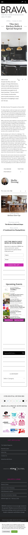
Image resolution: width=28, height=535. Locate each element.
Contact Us (4, 455)
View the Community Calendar (9, 495)
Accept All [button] (14, 531)
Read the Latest (5, 448)
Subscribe (3, 452)
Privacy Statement (15, 521)
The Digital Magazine (6, 445)
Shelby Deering (14, 181)
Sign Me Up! (14, 265)
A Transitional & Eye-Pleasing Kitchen (14, 229)
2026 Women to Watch (7, 491)
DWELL (8, 21)
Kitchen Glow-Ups (14, 215)
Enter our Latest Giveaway (8, 487)
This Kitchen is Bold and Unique (14, 223)
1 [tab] (17, 79)
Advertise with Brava (6, 459)
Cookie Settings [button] (6, 531)
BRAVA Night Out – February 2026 (10, 498)
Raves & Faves (4, 484)
